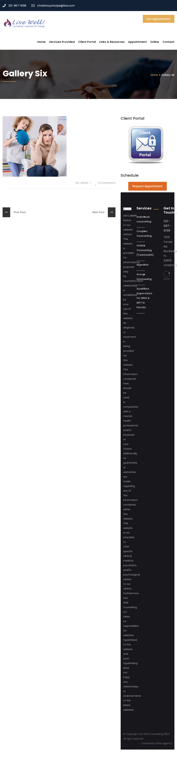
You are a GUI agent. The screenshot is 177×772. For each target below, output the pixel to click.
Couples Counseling (144, 233)
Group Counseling (144, 277)
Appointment (137, 42)
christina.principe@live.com (56, 6)
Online (154, 42)
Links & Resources (112, 42)
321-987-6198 (17, 6)
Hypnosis (142, 264)
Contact (168, 42)
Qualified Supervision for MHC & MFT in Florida (144, 298)
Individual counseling (144, 219)
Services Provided (62, 42)
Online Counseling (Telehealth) (145, 250)
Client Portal (87, 42)
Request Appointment (147, 186)
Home (41, 42)
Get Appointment (159, 19)
